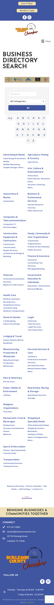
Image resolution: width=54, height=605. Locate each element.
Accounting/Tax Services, (35, 264)
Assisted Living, (10, 308)
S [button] (17, 135)
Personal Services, (36, 365)
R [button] (44, 129)
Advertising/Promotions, (14, 158)
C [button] (28, 118)
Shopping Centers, (36, 428)
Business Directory (15, 486)
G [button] (18, 124)
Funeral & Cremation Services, (37, 361)
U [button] (28, 135)
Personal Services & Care (38, 351)
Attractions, (33, 176)
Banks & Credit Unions (13, 285)
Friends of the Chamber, (39, 247)
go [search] (28, 107)
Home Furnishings (11, 324)
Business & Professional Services (34, 197)
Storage (31, 398)
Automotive (8, 201)
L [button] (43, 124)
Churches (7, 412)
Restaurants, (9, 425)
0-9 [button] (10, 118)
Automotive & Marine (10, 196)
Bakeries (7, 434)
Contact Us (37, 489)
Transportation (11, 459)
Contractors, (9, 244)
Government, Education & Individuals (35, 278)
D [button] (33, 118)
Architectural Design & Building (13, 254)
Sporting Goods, (18, 450)
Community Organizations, (34, 242)
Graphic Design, (10, 167)
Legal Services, (35, 327)
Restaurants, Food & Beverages (14, 420)
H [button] (23, 124)
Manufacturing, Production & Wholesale (11, 353)
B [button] (23, 118)
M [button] (17, 129)
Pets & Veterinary (12, 378)
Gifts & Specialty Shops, (39, 425)
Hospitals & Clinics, (12, 305)
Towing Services (10, 466)
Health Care (9, 295)
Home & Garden (11, 317)
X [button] (44, 135)
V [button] (33, 135)
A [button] (18, 118)
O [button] (28, 129)
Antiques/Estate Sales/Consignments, (38, 435)
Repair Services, (10, 250)
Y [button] (28, 140)
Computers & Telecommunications (14, 219)
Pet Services (9, 382)
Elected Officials (35, 289)
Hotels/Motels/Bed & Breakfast (13, 341)
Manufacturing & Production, (11, 361)
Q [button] (39, 129)
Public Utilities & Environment (12, 390)
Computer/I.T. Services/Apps (10, 225)
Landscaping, (9, 321)
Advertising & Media (14, 154)
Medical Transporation (13, 311)
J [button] (33, 124)
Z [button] (33, 140)
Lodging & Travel (12, 336)
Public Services (35, 250)
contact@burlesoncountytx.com (21, 531)
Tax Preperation (35, 330)
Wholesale (8, 366)
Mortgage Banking (36, 269)
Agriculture (33, 162)
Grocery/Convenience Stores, (13, 429)
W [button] (39, 135)
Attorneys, (32, 321)
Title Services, (34, 324)
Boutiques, (32, 431)
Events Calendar (33, 486)
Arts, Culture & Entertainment (35, 170)
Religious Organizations (10, 406)
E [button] (39, 118)
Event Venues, (34, 179)
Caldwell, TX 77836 (16, 541)
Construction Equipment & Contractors (10, 237)
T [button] (22, 135)
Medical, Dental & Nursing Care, (11, 300)
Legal (31, 317)
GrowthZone (29, 602)
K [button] (38, 124)
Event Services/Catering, (36, 183)
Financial (8, 275)
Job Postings (24, 489)
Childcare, (32, 356)
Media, (6, 161)
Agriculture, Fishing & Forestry (38, 156)
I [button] (28, 124)
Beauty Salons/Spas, (37, 368)
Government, (44, 286)
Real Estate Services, (37, 395)
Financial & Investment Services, (13, 280)
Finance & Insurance (38, 256)
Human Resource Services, (35, 206)
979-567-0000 (13, 527)
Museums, (45, 179)
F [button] (44, 118)
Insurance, (32, 260)
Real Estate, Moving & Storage (38, 390)
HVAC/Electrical (35, 211)
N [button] (23, 129)
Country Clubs (9, 453)
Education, (33, 286)
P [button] (33, 129)
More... (21, 167)
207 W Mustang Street (17, 536)
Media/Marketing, (11, 164)
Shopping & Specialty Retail (36, 420)
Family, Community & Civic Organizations (39, 235)
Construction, (9, 247)
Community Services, (13, 463)
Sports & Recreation (14, 446)
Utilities (7, 395)
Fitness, (6, 450)
